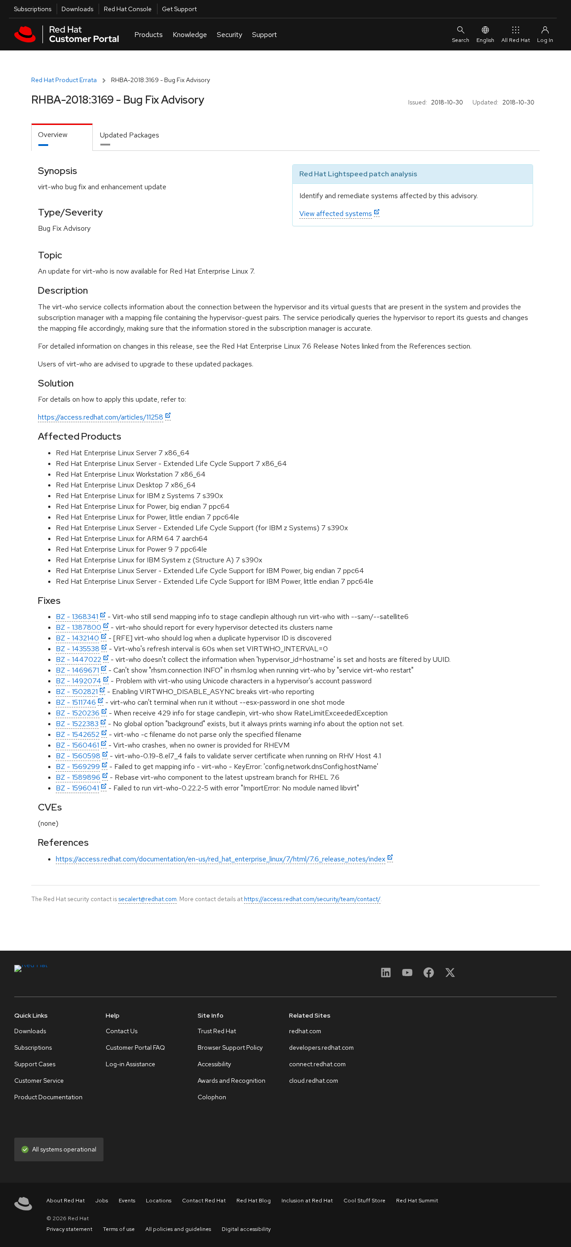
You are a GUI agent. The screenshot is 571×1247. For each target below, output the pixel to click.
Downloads (77, 9)
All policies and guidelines (178, 1229)
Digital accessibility (246, 1229)
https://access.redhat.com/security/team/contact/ (312, 899)
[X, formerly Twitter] (450, 975)
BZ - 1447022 (78, 659)
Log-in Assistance (130, 1064)
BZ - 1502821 (77, 691)
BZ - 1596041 (77, 788)
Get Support (179, 9)
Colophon (212, 1097)
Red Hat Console (128, 9)
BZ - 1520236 (77, 713)
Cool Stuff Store (364, 1200)
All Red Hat (515, 40)
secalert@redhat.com (147, 899)
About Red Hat (65, 1200)
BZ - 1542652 (77, 734)
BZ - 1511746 (76, 702)
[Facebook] (428, 975)
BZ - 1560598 (78, 756)
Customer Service (39, 1081)
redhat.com (305, 1031)
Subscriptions (32, 9)
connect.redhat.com (317, 1064)
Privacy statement (69, 1229)
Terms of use (119, 1229)
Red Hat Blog (253, 1200)
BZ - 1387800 (78, 627)
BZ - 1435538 (77, 648)
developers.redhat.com (321, 1047)
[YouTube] (407, 975)
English (485, 40)
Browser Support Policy (230, 1047)
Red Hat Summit (417, 1200)
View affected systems (335, 213)
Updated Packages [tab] (129, 135)
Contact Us (121, 1031)
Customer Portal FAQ (135, 1047)
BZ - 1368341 (77, 616)
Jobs (101, 1200)
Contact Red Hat (204, 1200)
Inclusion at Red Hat (307, 1200)
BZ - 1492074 (78, 681)
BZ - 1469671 (77, 670)
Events (127, 1200)
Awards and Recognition (231, 1081)
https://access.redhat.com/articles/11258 (100, 417)
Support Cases (34, 1064)
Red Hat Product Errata (64, 80)
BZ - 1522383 (77, 723)
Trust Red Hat (217, 1031)
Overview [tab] (52, 134)
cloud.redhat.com (313, 1081)
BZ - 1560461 (77, 745)
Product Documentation (48, 1097)
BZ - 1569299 (78, 766)
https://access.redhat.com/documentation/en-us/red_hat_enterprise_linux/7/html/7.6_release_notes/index (220, 859)
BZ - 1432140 (77, 638)
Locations (158, 1200)
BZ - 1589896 (78, 777)
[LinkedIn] (386, 975)
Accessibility (214, 1064)
